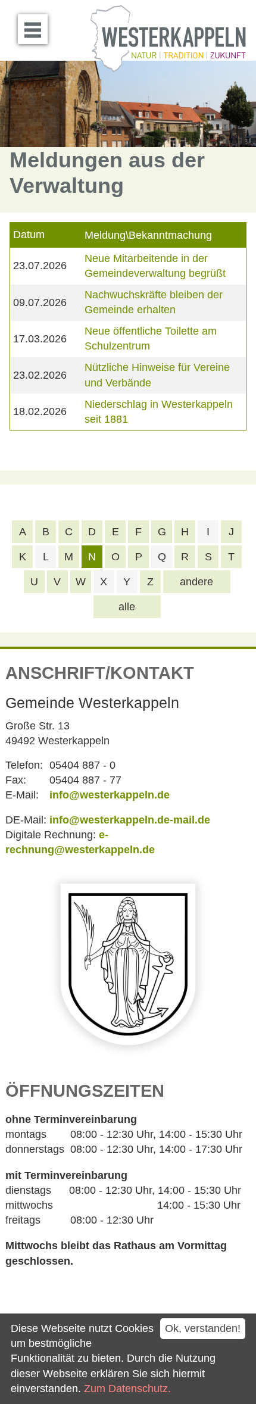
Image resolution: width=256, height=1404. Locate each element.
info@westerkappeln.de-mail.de (129, 820)
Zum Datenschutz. (127, 1388)
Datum (29, 235)
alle (126, 607)
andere (196, 582)
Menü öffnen (33, 29)
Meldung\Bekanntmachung (148, 235)
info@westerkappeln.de (109, 795)
